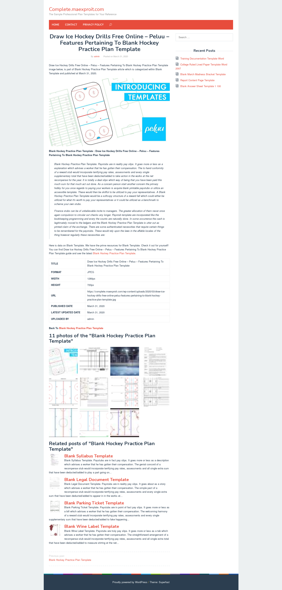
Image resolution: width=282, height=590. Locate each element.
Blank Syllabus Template (88, 456)
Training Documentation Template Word (202, 58)
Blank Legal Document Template (96, 480)
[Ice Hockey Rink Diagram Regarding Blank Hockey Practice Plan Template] (63, 392)
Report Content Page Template (197, 80)
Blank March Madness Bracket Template (203, 74)
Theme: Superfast (160, 582)
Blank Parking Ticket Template (94, 503)
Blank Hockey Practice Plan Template (114, 253)
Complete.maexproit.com (76, 9)
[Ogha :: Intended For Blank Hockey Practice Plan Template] (124, 361)
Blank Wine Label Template (91, 526)
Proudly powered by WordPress (129, 582)
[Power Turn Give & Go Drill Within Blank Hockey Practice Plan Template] (124, 422)
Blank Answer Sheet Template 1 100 (200, 86)
